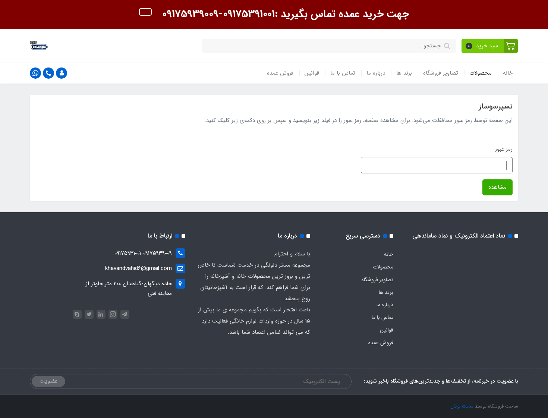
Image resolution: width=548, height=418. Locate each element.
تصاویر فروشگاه (440, 73)
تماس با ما (342, 73)
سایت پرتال (461, 406)
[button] (490, 46)
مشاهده (497, 187)
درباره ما (375, 73)
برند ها (404, 73)
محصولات (480, 73)
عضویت (48, 381)
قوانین (312, 73)
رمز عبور (504, 149)
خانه (508, 73)
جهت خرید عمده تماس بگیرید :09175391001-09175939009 (284, 14)
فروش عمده (280, 73)
